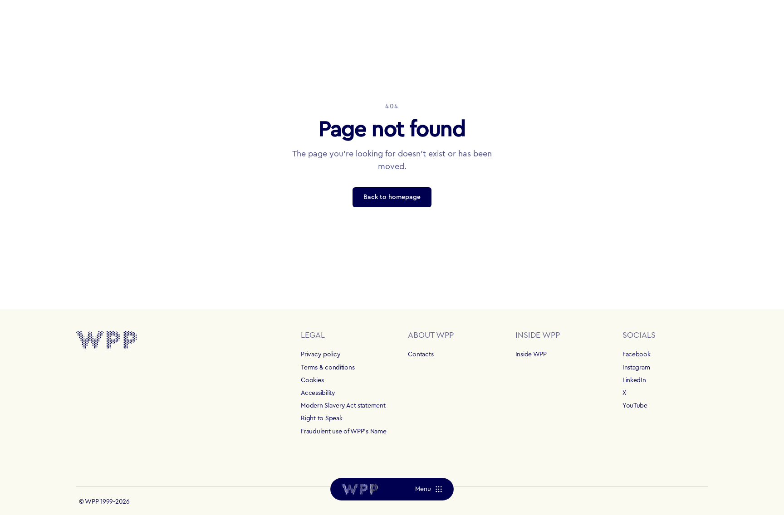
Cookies (312, 380)
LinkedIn (634, 380)
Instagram (636, 367)
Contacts (420, 354)
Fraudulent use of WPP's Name (343, 431)
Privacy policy (320, 354)
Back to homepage (392, 197)
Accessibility (318, 393)
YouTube (634, 406)
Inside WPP (531, 354)
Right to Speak (321, 418)
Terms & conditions (327, 367)
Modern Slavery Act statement (343, 406)
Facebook (636, 354)
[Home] (360, 489)
